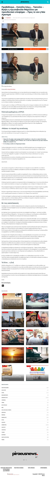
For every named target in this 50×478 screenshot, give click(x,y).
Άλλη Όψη (4, 294)
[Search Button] (47, 2)
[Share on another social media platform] (47, 49)
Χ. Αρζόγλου (8, 17)
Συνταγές (4, 429)
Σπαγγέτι (3, 427)
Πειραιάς (28, 366)
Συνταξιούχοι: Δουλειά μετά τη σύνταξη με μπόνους (13, 342)
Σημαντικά (32, 17)
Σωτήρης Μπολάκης (10, 89)
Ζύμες (3, 402)
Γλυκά (3, 392)
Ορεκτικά (4, 412)
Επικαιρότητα (27, 17)
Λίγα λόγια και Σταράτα (6, 410)
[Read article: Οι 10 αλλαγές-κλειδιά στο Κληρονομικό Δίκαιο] (37, 301)
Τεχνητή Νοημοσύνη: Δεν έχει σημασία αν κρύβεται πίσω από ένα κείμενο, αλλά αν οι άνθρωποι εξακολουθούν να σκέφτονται (37, 359)
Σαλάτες (3, 422)
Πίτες (3, 419)
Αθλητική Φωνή (5, 387)
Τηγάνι (3, 432)
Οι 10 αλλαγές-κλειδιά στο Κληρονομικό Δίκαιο (14, 143)
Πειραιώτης (4, 417)
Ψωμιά (3, 439)
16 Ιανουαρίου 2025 (16, 17)
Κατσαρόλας (4, 405)
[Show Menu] (2, 2)
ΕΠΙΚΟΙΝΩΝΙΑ (43, 467)
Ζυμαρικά (4, 400)
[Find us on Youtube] (23, 460)
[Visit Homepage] (25, 2)
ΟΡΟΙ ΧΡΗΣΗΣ (31, 467)
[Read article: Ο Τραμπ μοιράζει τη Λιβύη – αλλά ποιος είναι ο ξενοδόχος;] (37, 319)
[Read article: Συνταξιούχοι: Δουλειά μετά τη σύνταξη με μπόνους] (13, 337)
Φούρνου (4, 434)
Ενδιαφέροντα (5, 395)
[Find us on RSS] (26, 460)
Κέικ (2, 407)
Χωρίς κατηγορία (5, 437)
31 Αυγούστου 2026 (6, 307)
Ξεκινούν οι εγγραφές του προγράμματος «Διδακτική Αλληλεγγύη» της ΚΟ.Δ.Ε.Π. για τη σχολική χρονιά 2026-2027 (36, 376)
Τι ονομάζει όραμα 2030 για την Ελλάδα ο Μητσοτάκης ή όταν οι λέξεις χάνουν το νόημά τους (12, 376)
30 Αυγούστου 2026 (6, 379)
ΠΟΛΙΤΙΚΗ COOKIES (18, 467)
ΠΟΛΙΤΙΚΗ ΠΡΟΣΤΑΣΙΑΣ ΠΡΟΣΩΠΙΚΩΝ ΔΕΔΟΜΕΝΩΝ (6, 469)
